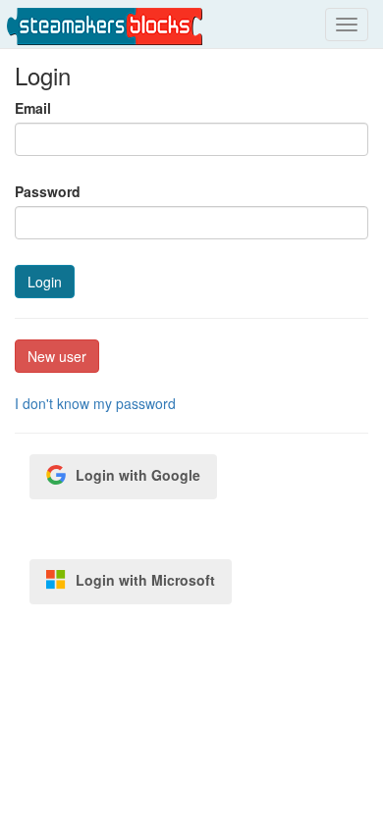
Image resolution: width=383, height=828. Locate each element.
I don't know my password (95, 403)
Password (48, 191)
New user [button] (56, 356)
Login (44, 281)
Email (33, 108)
